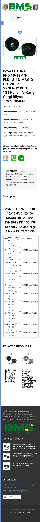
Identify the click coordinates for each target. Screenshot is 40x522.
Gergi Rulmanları (17, 174)
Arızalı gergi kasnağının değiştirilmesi (15, 491)
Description (9, 196)
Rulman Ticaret (24, 512)
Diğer (8, 174)
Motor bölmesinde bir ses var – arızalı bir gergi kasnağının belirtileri (19, 486)
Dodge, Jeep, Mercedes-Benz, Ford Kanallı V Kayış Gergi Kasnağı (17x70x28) (11, 376)
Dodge (7, 368)
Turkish (9, 497)
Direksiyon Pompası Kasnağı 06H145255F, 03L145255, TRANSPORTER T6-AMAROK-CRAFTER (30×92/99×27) (29, 379)
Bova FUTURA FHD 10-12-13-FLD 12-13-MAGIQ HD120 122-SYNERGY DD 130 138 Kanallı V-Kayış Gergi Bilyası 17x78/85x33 (20, 179)
